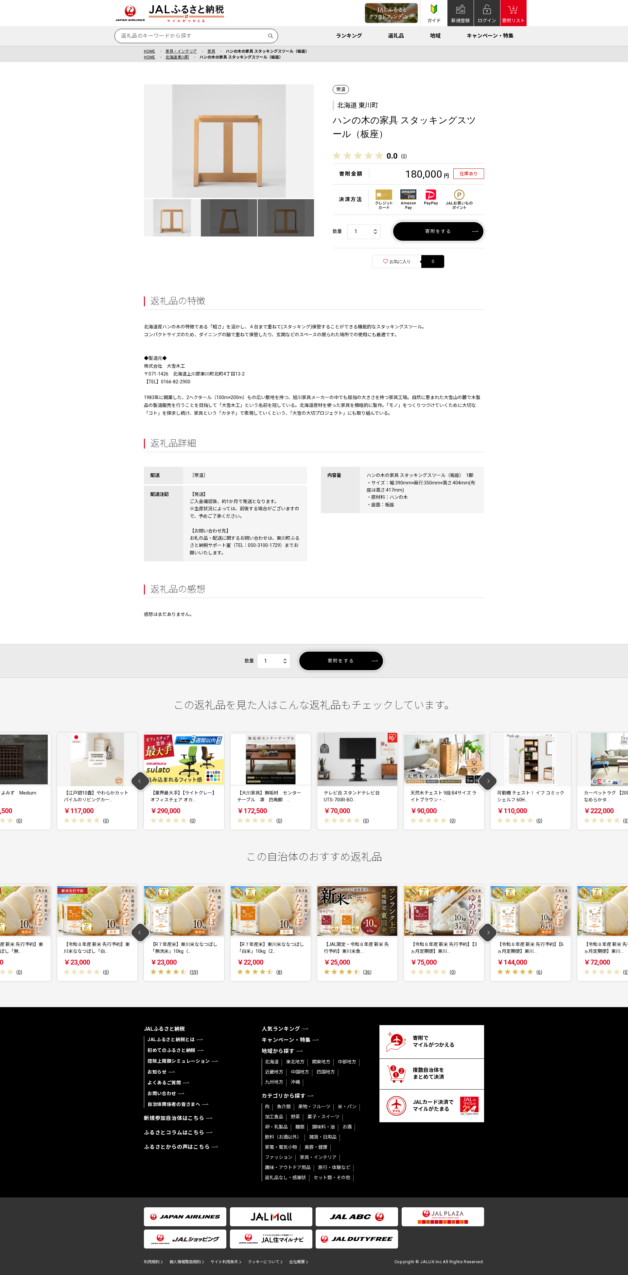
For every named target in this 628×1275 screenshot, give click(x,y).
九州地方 (274, 1082)
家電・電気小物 (281, 1147)
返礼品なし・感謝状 (285, 1177)
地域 (435, 36)
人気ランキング (281, 1029)
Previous (140, 781)
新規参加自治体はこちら (174, 1118)
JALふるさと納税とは (171, 1039)
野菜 (295, 1116)
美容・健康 (316, 1147)
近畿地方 (274, 1071)
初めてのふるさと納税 (172, 1050)
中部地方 (347, 1061)
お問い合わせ (162, 1093)
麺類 (300, 1126)
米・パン (347, 1106)
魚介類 (284, 1106)
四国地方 (326, 1071)
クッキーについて (263, 1262)
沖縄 (295, 1082)
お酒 (347, 1126)
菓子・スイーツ (323, 1116)
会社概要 (297, 1262)
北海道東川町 (177, 57)
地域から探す (278, 1051)
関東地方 (321, 1061)
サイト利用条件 (224, 1262)
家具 (211, 51)
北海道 (272, 1061)
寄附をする (438, 231)
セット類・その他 (332, 1177)
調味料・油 (323, 1126)
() (404, 156)
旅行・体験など (334, 1167)
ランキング (349, 36)
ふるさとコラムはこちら (174, 1132)
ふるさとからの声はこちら (177, 1147)
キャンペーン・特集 (490, 36)
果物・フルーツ (314, 1106)
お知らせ (157, 1071)
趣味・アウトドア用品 (288, 1167)
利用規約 (152, 1262)
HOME (149, 51)
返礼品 (396, 36)
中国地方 (300, 1071)
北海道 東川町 (357, 105)
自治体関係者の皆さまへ (174, 1104)
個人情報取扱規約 (185, 1262)
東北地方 (295, 1061)
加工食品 (274, 1116)
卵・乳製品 (276, 1126)
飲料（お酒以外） (283, 1137)
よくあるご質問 (164, 1082)
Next (487, 781)
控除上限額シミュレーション (179, 1061)
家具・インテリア (181, 51)
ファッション (278, 1157)
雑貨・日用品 (323, 1137)
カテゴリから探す (283, 1096)
